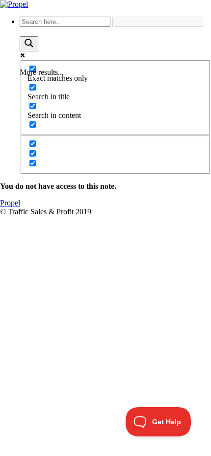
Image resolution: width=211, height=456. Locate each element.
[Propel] (14, 4)
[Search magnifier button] (29, 43)
